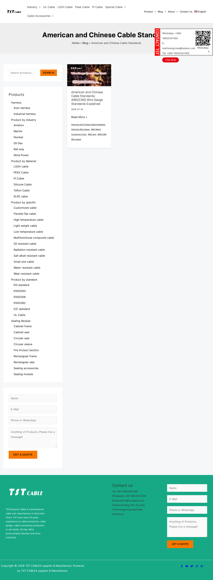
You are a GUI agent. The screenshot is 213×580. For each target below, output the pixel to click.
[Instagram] (197, 566)
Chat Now (170, 59)
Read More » (79, 117)
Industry (32, 7)
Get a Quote (23, 454)
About (171, 11)
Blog (160, 11)
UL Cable (49, 7)
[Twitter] (192, 566)
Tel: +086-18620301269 (175, 53)
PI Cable (97, 7)
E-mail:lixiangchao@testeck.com (178, 46)
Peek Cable (82, 7)
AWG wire (92, 134)
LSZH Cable (65, 7)
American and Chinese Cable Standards (88, 124)
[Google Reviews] (202, 566)
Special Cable (114, 7)
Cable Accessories (38, 15)
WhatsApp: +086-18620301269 (172, 36)
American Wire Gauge (80, 129)
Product (148, 11)
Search (48, 72)
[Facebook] (182, 566)
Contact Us (186, 11)
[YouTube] (187, 566)
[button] (39, 7)
